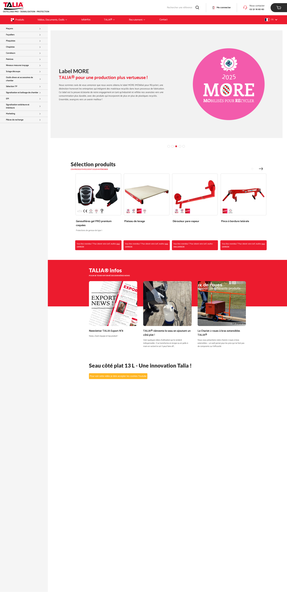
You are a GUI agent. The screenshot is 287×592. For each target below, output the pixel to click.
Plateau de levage (134, 221)
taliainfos (85, 19)
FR (272, 20)
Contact (163, 19)
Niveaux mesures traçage (17, 65)
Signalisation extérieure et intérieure (17, 106)
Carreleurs (10, 53)
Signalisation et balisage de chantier (22, 92)
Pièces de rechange (14, 120)
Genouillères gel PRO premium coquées (94, 223)
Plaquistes (10, 41)
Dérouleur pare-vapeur (186, 221)
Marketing (10, 113)
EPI (7, 98)
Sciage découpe (13, 71)
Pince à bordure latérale (235, 221)
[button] (271, 20)
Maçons (9, 28)
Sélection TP (11, 86)
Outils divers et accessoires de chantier (19, 79)
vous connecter (179, 246)
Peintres (9, 59)
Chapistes (10, 47)
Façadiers (10, 34)
